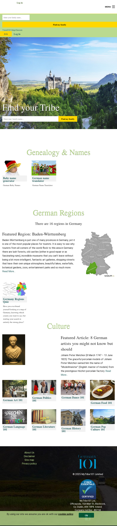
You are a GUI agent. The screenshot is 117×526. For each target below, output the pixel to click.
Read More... (8, 271)
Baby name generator (9, 179)
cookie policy (65, 514)
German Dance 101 (73, 397)
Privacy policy (29, 463)
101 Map (11, 30)
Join (6, 33)
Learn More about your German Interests (58, 439)
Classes (18, 30)
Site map (29, 459)
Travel (5, 30)
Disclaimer (29, 456)
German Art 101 (13, 400)
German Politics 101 (41, 399)
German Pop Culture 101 (98, 428)
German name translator (40, 179)
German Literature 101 (43, 428)
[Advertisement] (94, 180)
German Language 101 (14, 428)
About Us (29, 452)
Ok (86, 515)
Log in (20, 2)
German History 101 (71, 429)
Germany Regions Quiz (13, 300)
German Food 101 (101, 403)
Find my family (59, 24)
